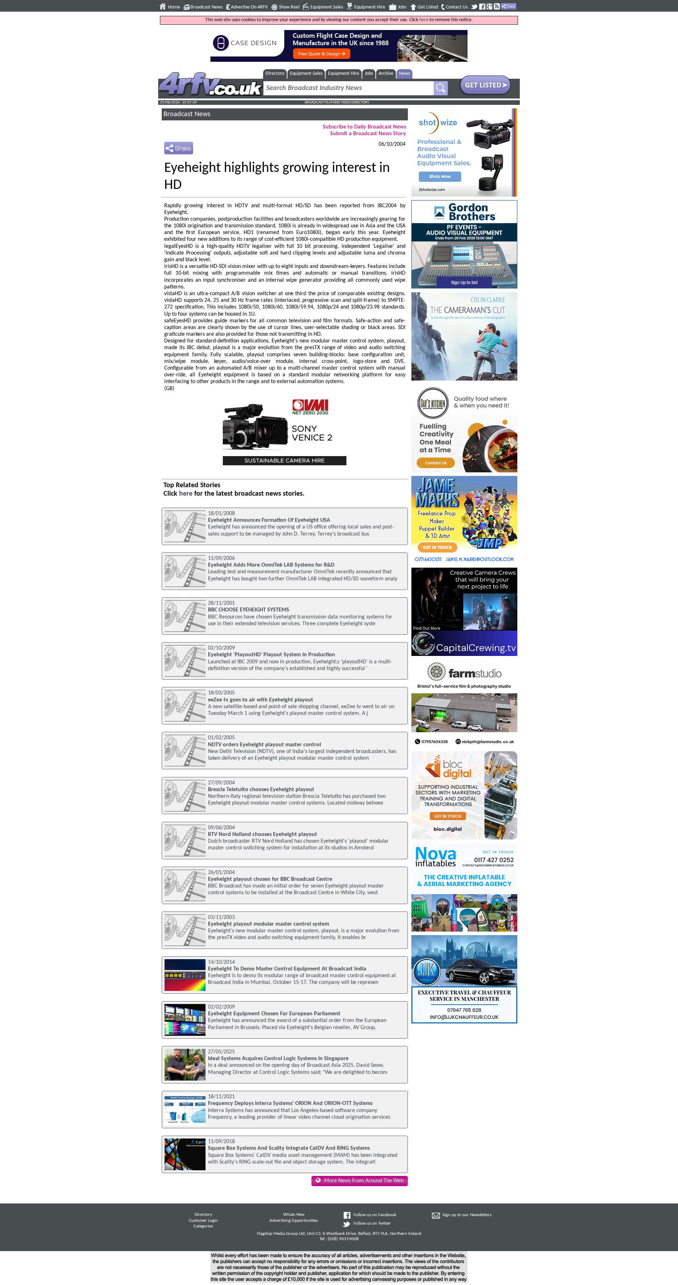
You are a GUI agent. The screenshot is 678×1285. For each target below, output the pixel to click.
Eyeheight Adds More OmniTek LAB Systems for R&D (271, 565)
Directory (275, 73)
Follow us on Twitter (372, 1223)
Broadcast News (206, 7)
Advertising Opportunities (293, 1221)
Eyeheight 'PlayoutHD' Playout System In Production (271, 655)
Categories (203, 1226)
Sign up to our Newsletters (467, 1215)
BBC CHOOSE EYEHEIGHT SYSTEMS (248, 610)
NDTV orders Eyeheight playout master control (264, 745)
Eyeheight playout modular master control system (268, 924)
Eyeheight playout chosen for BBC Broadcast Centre (270, 879)
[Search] (441, 88)
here (423, 20)
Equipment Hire (369, 7)
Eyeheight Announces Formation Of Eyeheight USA (269, 520)
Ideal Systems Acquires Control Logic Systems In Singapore (278, 1059)
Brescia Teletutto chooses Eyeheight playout (261, 790)
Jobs (402, 7)
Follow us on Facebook (374, 1215)
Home (174, 7)
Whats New (293, 1215)
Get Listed (428, 7)
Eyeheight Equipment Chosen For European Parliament (274, 1014)
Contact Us (457, 7)
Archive (386, 73)
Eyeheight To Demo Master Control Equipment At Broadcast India (287, 969)
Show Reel (289, 7)
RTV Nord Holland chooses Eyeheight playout (262, 834)
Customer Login (203, 1221)
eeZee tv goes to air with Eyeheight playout (260, 700)
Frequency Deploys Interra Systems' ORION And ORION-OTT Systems (290, 1103)
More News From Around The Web (364, 1181)
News (404, 73)
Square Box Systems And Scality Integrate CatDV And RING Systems (289, 1148)
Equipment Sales (326, 7)
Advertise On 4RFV (249, 7)
